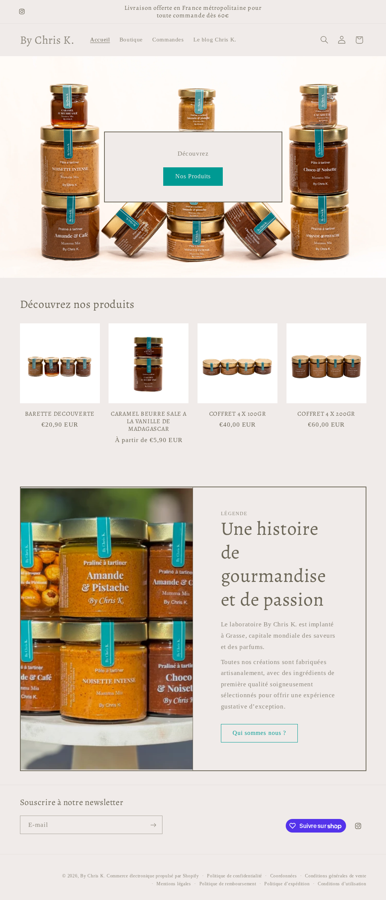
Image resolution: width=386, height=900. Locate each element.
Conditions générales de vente (335, 876)
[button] (324, 40)
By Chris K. (92, 876)
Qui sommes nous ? (259, 733)
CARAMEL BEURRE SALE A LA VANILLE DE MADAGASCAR (149, 421)
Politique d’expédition (286, 884)
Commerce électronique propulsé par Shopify (153, 876)
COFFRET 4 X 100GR (237, 414)
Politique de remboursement (227, 884)
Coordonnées (283, 876)
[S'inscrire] (153, 825)
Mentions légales (173, 884)
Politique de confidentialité (234, 876)
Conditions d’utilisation (342, 884)
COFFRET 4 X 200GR (326, 414)
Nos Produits (193, 176)
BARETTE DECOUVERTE (60, 414)
